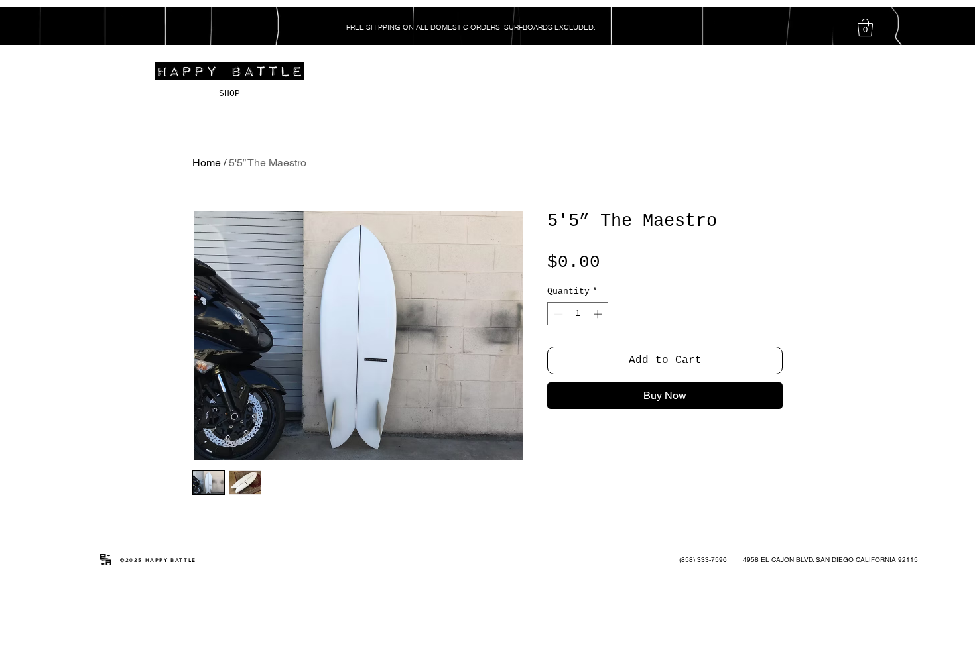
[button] (865, 27)
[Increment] (599, 314)
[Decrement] (557, 314)
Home (206, 162)
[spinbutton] (578, 314)
